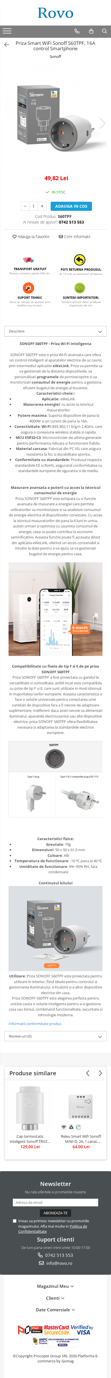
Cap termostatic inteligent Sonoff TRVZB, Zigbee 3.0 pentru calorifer (30, 1139)
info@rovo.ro (58, 1263)
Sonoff (55, 56)
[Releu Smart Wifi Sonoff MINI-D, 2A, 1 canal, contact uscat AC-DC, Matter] (81, 1108)
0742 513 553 (58, 1255)
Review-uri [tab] (20, 1036)
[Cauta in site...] (104, 31)
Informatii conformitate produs (35, 1023)
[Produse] (8, 32)
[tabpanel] (55, 117)
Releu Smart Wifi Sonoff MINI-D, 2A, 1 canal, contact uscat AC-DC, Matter (81, 1139)
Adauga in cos (71, 206)
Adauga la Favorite (33, 236)
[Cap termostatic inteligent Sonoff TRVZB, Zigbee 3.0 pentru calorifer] (30, 1108)
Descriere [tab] (16, 331)
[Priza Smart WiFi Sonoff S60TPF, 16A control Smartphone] (55, 117)
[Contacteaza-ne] (77, 31)
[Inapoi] (4, 45)
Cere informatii (76, 236)
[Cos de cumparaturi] (91, 31)
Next (102, 123)
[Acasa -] (55, 13)
